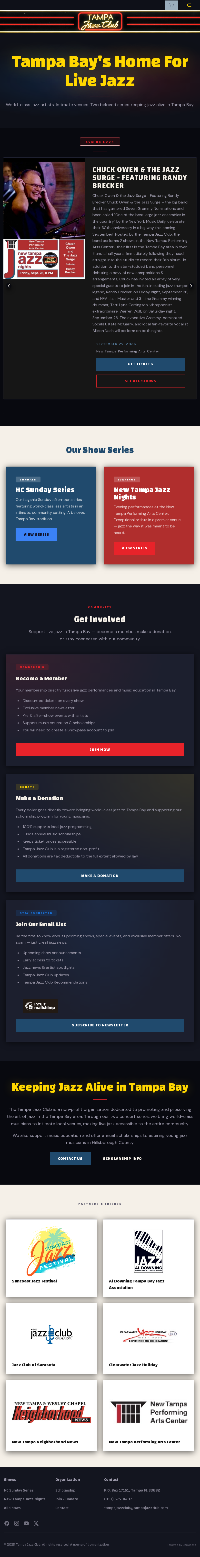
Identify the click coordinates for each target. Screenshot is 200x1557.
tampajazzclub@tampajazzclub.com (136, 1508)
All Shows (12, 1508)
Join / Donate (66, 1499)
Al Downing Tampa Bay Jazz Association (137, 1284)
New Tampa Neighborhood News (45, 1442)
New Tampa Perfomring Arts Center (144, 1442)
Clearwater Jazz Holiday (133, 1365)
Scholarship (65, 1490)
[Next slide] (191, 285)
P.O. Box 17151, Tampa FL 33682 (132, 1490)
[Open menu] (189, 5)
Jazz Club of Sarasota (33, 1365)
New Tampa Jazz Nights (25, 1499)
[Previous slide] (8, 285)
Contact (62, 1508)
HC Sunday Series (19, 1490)
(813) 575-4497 (118, 1499)
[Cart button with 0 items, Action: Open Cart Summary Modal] (171, 5)
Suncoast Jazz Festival (34, 1281)
